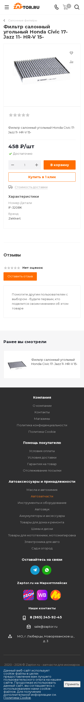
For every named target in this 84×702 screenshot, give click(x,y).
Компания (42, 397)
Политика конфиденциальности (42, 425)
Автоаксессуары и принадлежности (42, 481)
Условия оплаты (42, 451)
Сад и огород (42, 548)
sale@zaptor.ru (45, 626)
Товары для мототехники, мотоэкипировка (42, 535)
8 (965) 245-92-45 (46, 617)
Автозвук (42, 509)
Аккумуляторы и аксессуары (42, 516)
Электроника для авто (42, 542)
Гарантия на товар (42, 464)
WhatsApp (46, 570)
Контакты (42, 412)
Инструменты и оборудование (42, 503)
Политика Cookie (42, 431)
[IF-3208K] (42, 73)
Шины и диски (42, 529)
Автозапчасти (42, 496)
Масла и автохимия (42, 490)
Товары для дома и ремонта (42, 522)
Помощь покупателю (42, 443)
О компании (42, 405)
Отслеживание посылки (42, 470)
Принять (72, 684)
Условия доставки (42, 457)
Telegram (35, 570)
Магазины (42, 418)
